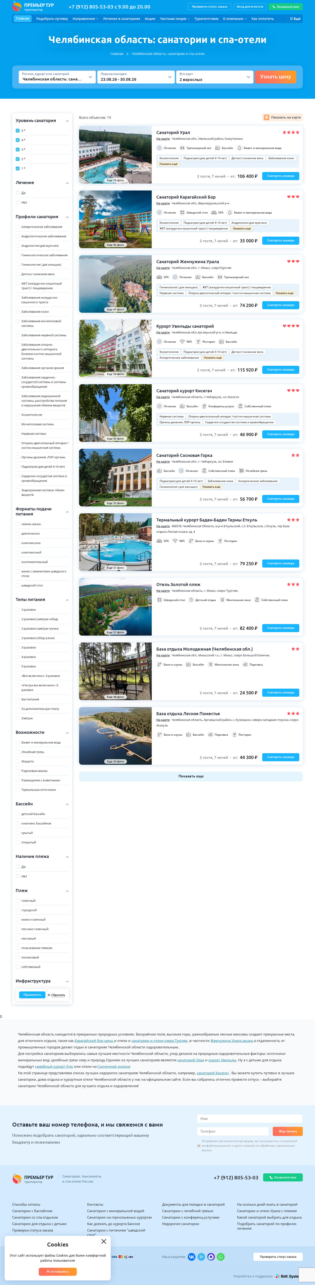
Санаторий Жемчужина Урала (187, 261)
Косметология (169, 158)
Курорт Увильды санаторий (185, 326)
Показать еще (191, 776)
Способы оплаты (26, 1204)
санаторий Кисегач (213, 1073)
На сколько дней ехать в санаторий (267, 1204)
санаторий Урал (190, 1060)
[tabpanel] (191, 453)
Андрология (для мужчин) (249, 223)
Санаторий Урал (173, 132)
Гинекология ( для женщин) (179, 287)
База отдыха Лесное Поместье (188, 713)
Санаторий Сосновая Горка (184, 455)
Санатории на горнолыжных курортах (119, 1217)
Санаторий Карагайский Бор (186, 196)
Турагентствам (206, 18)
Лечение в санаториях (121, 18)
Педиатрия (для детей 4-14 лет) (205, 158)
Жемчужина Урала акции (232, 1040)
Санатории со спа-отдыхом (35, 1217)
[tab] (282, 117)
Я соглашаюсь (58, 1271)
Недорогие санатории (180, 1223)
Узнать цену (275, 76)
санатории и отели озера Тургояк (159, 1040)
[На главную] (33, 6)
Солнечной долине (114, 1066)
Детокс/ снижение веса (247, 158)
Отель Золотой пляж (178, 584)
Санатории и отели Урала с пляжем (267, 1210)
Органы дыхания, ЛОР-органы (180, 422)
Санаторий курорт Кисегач (184, 390)
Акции (150, 18)
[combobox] (23, 79)
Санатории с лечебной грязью (187, 1210)
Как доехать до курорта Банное (113, 1223)
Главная (22, 18)
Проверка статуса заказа (32, 1230)
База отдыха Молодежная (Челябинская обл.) (204, 648)
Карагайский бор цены (94, 1040)
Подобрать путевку (52, 18)
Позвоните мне (288, 6)
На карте (163, 139)
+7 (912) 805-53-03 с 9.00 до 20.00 (109, 6)
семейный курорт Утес (54, 1066)
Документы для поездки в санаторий (193, 1204)
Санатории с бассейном (32, 1210)
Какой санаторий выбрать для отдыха (269, 1217)
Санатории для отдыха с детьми (39, 1223)
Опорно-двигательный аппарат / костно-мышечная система (229, 293)
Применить (32, 994)
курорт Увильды (222, 1060)
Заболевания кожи (281, 158)
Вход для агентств (250, 6)
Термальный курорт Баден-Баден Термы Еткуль (206, 519)
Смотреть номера (280, 176)
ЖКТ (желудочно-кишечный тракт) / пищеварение (194, 228)
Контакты (95, 1204)
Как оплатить (263, 18)
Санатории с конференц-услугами (191, 1217)
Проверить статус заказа (209, 6)
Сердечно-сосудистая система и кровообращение (239, 422)
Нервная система (172, 293)
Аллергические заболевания (179, 358)
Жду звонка (288, 1131)
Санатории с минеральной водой (115, 1210)
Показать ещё (169, 163)
